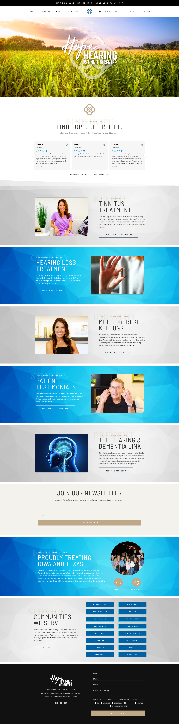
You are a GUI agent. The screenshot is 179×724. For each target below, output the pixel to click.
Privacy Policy (50, 696)
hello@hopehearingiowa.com (62, 693)
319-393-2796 (45, 693)
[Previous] (34, 155)
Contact (78, 693)
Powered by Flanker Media (67, 696)
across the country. (130, 345)
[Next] (145, 155)
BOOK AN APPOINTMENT (109, 3)
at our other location (52, 578)
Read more (77, 167)
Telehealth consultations (55, 637)
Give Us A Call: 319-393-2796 (74, 3)
